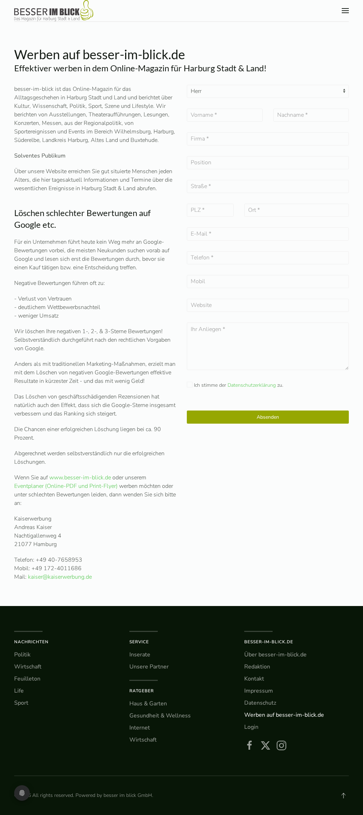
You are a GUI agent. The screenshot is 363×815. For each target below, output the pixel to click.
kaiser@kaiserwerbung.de (60, 577)
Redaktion (257, 667)
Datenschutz (260, 703)
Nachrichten (31, 642)
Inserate (139, 655)
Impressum (258, 691)
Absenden (268, 417)
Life (19, 691)
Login (251, 727)
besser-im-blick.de (268, 642)
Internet (139, 728)
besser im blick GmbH (128, 795)
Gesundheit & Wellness (160, 716)
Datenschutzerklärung (252, 385)
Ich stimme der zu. (237, 385)
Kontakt (254, 679)
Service (139, 642)
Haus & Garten (148, 703)
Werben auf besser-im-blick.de (284, 715)
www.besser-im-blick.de (80, 477)
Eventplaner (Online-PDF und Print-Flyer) (66, 486)
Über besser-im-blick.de (275, 655)
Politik (22, 655)
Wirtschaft (27, 667)
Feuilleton (27, 679)
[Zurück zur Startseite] (53, 10)
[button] (345, 10)
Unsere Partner (149, 667)
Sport (21, 703)
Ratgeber (141, 691)
